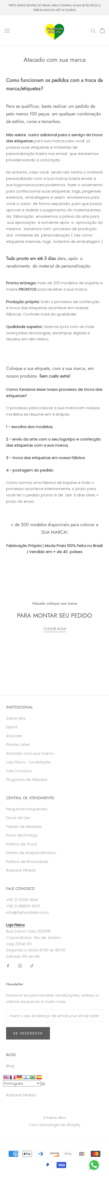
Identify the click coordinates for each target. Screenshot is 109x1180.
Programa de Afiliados (26, 779)
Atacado (14, 735)
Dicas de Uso (18, 817)
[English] (6, 1076)
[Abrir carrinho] (102, 30)
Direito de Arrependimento (31, 852)
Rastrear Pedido (21, 870)
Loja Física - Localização (28, 762)
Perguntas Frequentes (26, 809)
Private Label (18, 744)
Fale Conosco (19, 771)
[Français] (13, 1076)
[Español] (39, 1076)
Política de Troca (21, 844)
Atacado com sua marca (29, 753)
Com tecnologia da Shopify (54, 1124)
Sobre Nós (15, 718)
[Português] (32, 1076)
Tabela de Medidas (24, 826)
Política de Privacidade (27, 861)
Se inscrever (28, 1033)
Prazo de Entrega (22, 835)
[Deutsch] (19, 1076)
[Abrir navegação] (7, 30)
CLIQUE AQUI (54, 628)
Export (11, 727)
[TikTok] (32, 966)
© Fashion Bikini (54, 1117)
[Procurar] (93, 30)
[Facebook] (8, 966)
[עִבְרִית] (26, 1076)
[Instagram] (20, 966)
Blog (10, 1065)
